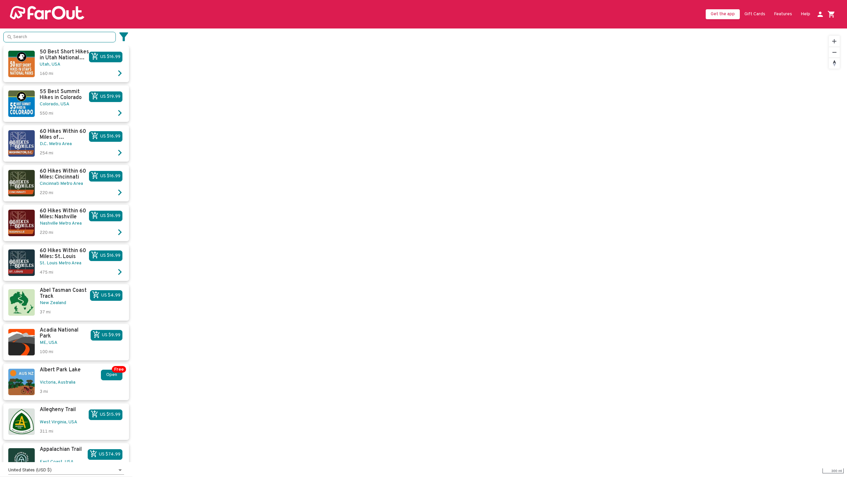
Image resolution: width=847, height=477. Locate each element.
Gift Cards (754, 14)
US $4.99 (110, 295)
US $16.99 (110, 57)
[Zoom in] (834, 41)
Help (805, 14)
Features (783, 14)
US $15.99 (110, 414)
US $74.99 (109, 454)
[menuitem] (754, 15)
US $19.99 (110, 96)
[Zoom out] (834, 52)
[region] (489, 252)
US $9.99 (111, 335)
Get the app (723, 14)
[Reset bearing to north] (834, 63)
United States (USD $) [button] (30, 469)
